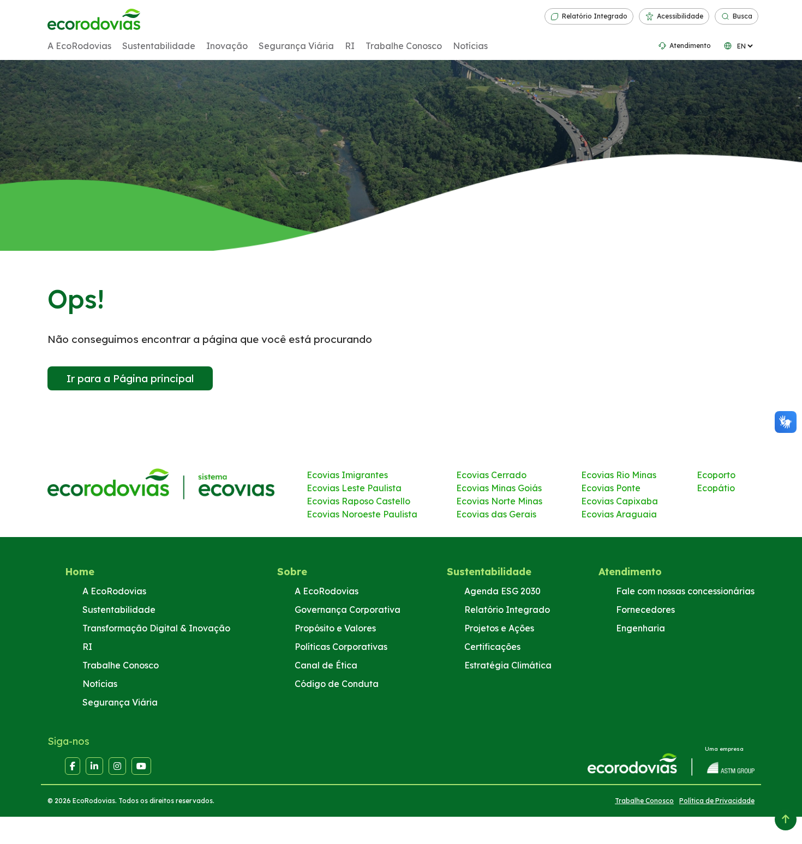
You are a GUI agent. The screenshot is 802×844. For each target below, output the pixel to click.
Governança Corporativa (347, 609)
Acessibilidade (680, 16)
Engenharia (640, 628)
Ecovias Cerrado (491, 474)
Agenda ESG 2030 (502, 591)
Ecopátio (716, 488)
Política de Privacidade (717, 801)
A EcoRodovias (79, 45)
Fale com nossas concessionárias (685, 591)
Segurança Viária (296, 45)
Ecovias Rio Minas (618, 474)
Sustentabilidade (158, 45)
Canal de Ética (326, 665)
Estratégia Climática (508, 665)
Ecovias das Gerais (496, 514)
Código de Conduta (337, 683)
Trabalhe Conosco (404, 45)
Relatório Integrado (594, 16)
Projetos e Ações (499, 628)
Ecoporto (716, 474)
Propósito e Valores (335, 628)
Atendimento (690, 45)
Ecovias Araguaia (619, 514)
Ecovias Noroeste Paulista (362, 514)
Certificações (492, 646)
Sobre (292, 571)
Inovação (227, 45)
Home (79, 571)
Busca (742, 16)
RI (350, 45)
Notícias (470, 45)
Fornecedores (645, 609)
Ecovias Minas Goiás (499, 488)
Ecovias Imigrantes (347, 474)
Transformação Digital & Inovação (156, 628)
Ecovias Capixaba (619, 501)
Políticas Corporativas (341, 646)
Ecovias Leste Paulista (354, 488)
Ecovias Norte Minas (499, 501)
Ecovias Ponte (611, 488)
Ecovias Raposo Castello (358, 501)
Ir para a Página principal (130, 378)
